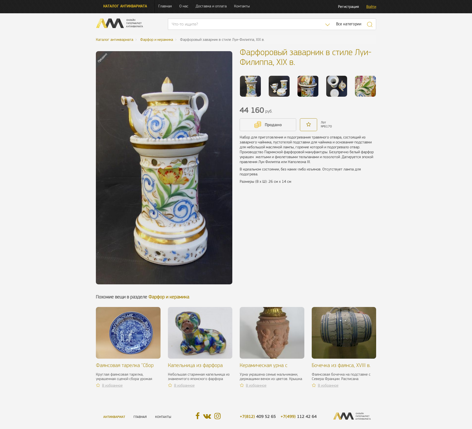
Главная (165, 6)
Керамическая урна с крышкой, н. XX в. (263, 368)
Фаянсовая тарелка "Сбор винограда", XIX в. (125, 368)
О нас (183, 6)
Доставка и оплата (211, 6)
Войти (371, 6)
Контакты (242, 6)
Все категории (348, 24)
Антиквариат (114, 417)
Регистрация (348, 6)
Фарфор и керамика (168, 296)
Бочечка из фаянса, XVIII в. (341, 365)
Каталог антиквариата (125, 6)
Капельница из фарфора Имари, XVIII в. (195, 368)
